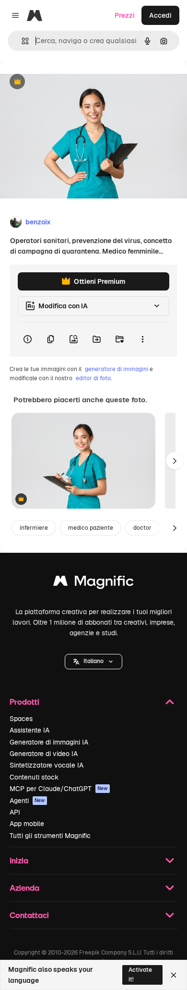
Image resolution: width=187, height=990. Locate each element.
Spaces (21, 718)
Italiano (93, 661)
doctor (142, 528)
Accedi (160, 15)
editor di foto (93, 378)
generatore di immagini (116, 369)
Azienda (24, 888)
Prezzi (125, 15)
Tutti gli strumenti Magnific (50, 835)
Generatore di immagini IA (49, 742)
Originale (63, 82)
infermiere (34, 528)
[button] (93, 661)
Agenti (27, 800)
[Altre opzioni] (142, 339)
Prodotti (24, 702)
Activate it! (140, 974)
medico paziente (90, 528)
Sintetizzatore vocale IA (46, 765)
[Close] (173, 975)
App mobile (27, 823)
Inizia (19, 860)
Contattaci (29, 915)
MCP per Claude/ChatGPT (59, 788)
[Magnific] (93, 583)
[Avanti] (174, 461)
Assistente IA (29, 730)
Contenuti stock (34, 777)
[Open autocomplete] (21, 41)
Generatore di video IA (44, 753)
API (15, 812)
